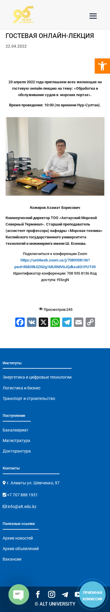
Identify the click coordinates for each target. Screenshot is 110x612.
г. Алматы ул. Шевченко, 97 (33, 483)
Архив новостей (18, 538)
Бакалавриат (15, 430)
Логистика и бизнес (21, 388)
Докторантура (17, 451)
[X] (43, 323)
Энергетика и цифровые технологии (37, 377)
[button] (102, 66)
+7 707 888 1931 (22, 495)
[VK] (32, 323)
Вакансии (12, 559)
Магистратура (16, 440)
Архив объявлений (21, 548)
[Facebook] (20, 323)
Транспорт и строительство (29, 398)
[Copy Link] (90, 323)
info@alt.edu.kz (21, 506)
